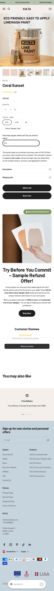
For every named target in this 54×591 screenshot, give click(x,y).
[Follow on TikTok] (23, 544)
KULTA (5, 80)
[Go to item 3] (22, 73)
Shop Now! (27, 313)
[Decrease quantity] (6, 109)
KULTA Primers (35, 463)
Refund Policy (8, 497)
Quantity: (6, 104)
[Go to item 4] (30, 73)
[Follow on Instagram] (10, 544)
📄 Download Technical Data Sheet (37, 212)
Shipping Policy (9, 501)
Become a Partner (9, 467)
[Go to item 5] (38, 73)
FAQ (4, 476)
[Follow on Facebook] (4, 544)
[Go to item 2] (14, 73)
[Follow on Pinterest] (17, 544)
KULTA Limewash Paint (38, 454)
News (5, 463)
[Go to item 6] (46, 73)
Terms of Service (9, 506)
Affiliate (6, 472)
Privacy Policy (8, 493)
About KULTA (8, 454)
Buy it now (27, 196)
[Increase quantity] (15, 109)
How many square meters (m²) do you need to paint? (20, 136)
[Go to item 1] (6, 73)
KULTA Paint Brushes (38, 472)
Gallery (5, 459)
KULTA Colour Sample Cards (40, 459)
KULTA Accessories (37, 476)
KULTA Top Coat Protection (40, 467)
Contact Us (7, 480)
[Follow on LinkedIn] (30, 544)
